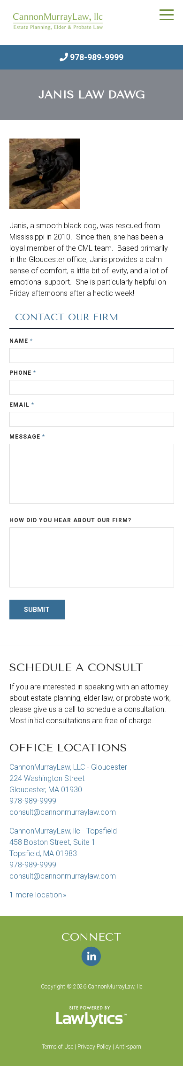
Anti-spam (128, 1046)
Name (21, 341)
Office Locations (68, 747)
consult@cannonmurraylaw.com (62, 812)
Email (21, 405)
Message (27, 436)
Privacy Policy (94, 1046)
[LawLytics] (91, 1016)
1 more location (35, 894)
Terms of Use (57, 1046)
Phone (22, 373)
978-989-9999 (96, 57)
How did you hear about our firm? (70, 520)
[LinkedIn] (91, 956)
